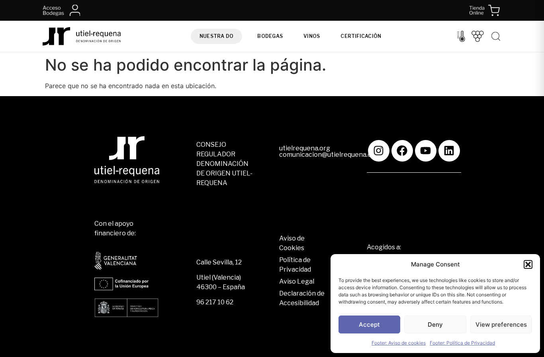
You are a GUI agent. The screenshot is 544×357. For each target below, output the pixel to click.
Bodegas (270, 36)
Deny (435, 324)
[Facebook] (402, 151)
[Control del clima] (461, 36)
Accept (369, 324)
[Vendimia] (478, 36)
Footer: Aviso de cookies (399, 343)
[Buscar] (495, 36)
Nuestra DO (216, 36)
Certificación (360, 36)
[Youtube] (425, 151)
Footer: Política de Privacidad (462, 343)
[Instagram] (378, 151)
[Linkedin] (449, 151)
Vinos (311, 36)
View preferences (501, 324)
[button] (528, 264)
